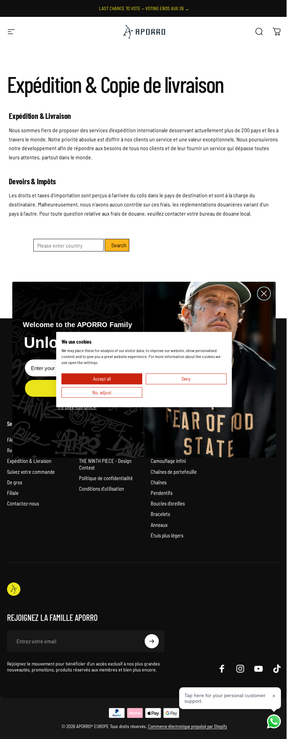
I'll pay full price (77, 407)
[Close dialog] (264, 293)
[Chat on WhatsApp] (274, 721)
